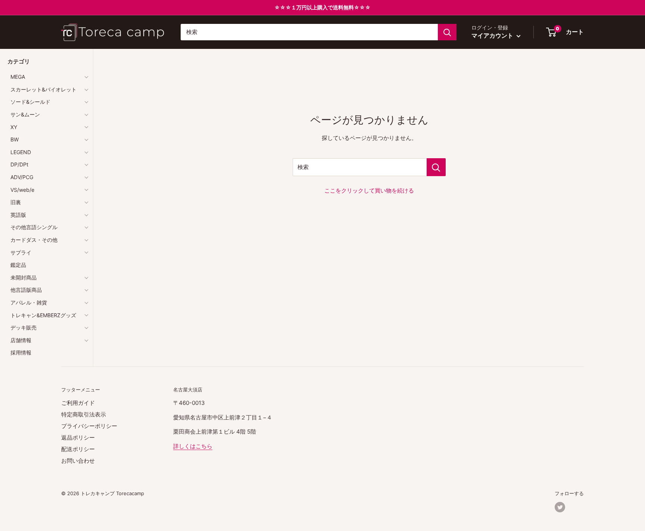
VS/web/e (22, 190)
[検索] (447, 32)
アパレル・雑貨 (28, 302)
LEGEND (20, 152)
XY (13, 127)
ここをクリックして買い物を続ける (369, 190)
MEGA (17, 77)
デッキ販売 (23, 327)
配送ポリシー (78, 449)
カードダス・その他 (33, 240)
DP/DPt (19, 164)
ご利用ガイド (78, 402)
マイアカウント (493, 35)
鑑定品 (18, 265)
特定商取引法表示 (83, 414)
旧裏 (15, 202)
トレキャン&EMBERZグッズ (43, 315)
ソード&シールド (30, 102)
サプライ (20, 252)
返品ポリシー (78, 437)
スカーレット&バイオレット (43, 89)
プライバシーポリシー (89, 426)
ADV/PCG (21, 177)
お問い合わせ (78, 460)
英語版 (18, 215)
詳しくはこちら (192, 446)
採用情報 (20, 352)
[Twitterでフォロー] (560, 507)
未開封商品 (23, 277)
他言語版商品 (26, 290)
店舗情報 (20, 340)
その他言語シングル (33, 227)
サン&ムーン (25, 114)
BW (14, 139)
